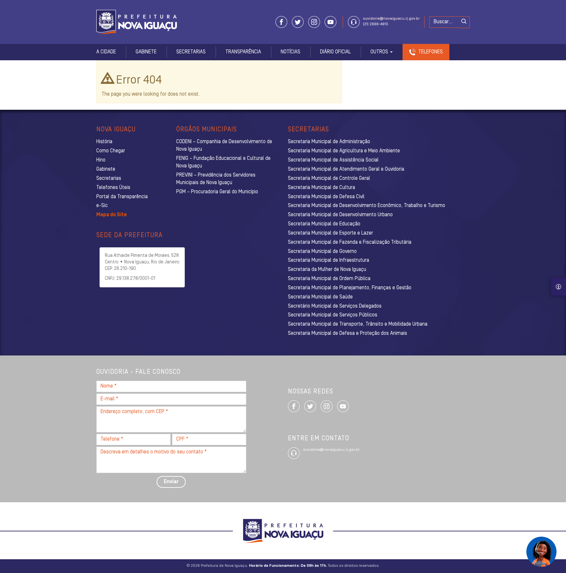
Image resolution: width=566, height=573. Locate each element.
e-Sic (102, 205)
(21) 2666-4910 (375, 24)
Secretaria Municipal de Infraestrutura (328, 260)
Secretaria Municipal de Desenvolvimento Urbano (340, 215)
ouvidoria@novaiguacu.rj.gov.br (391, 19)
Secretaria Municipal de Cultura (321, 187)
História (104, 141)
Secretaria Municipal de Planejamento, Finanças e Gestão (349, 288)
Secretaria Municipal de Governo (322, 251)
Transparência (243, 52)
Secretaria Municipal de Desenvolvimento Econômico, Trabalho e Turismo (366, 205)
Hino (100, 160)
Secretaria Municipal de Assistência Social (333, 160)
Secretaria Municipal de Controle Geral (329, 178)
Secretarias (191, 52)
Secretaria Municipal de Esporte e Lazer (330, 233)
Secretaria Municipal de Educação (324, 224)
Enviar (171, 482)
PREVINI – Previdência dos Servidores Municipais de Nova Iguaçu (215, 179)
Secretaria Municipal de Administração (329, 141)
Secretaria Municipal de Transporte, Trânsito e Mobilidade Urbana (357, 324)
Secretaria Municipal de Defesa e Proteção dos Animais (347, 333)
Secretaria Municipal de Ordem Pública (329, 278)
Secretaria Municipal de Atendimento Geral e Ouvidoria (346, 169)
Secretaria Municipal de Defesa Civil (326, 197)
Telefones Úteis (113, 187)
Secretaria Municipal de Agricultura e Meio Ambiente (344, 151)
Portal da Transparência (122, 197)
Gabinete (146, 52)
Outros (379, 52)
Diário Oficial (335, 52)
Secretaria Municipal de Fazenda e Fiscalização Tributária (349, 242)
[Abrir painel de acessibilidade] (558, 287)
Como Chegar (110, 151)
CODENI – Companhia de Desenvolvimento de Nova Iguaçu (224, 145)
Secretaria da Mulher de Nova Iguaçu (327, 269)
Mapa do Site (111, 215)
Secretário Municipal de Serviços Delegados (335, 306)
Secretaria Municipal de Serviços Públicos (332, 315)
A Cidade (106, 52)
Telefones (430, 52)
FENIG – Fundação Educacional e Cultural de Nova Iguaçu (223, 162)
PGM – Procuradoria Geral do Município (217, 192)
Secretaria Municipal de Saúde (320, 297)
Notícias (290, 52)
